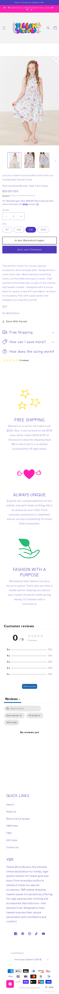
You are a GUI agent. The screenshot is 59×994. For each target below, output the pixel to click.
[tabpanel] (29, 736)
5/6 (19, 229)
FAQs (9, 833)
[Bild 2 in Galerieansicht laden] (29, 160)
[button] (3, 27)
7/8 (31, 229)
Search (10, 804)
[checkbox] (11, 722)
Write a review (29, 686)
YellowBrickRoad (33, 988)
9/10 (43, 229)
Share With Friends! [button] (16, 321)
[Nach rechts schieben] (55, 161)
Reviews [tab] (12, 699)
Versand (5, 195)
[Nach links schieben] (3, 161)
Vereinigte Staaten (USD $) (28, 959)
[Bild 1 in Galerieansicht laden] (14, 160)
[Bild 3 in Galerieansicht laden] (44, 160)
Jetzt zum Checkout (29, 249)
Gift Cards (11, 840)
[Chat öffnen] (10, 984)
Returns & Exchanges (18, 818)
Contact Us (12, 847)
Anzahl (5, 210)
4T (7, 229)
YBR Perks (12, 825)
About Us (11, 811)
